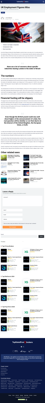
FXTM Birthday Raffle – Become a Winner (37, 171)
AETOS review (26, 385)
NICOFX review (3, 383)
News (3, 12)
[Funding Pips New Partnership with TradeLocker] (26, 167)
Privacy (10, 395)
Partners (30, 395)
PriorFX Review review (34, 381)
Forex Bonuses (3, 368)
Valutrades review (11, 383)
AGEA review (10, 388)
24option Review (4, 381)
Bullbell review (34, 386)
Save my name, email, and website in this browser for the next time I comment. (20, 223)
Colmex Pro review (21, 380)
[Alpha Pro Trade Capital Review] (4, 262)
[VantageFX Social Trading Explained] (4, 167)
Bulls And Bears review (36, 383)
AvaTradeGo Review (38, 380)
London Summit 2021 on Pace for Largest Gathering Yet (14, 179)
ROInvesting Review (12, 386)
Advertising (26, 395)
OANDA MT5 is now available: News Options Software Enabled (36, 179)
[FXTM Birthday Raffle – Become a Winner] (26, 175)
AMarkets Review (27, 386)
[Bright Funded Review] (4, 270)
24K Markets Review (18, 385)
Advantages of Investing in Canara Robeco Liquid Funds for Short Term (14, 156)
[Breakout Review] (26, 270)
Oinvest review (14, 380)
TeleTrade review (30, 380)
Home (2, 9)
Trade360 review (4, 388)
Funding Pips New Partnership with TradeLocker (36, 163)
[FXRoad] (4, 254)
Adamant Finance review (5, 380)
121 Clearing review (33, 385)
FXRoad (9, 249)
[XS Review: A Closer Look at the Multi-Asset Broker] (26, 254)
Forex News (6, 9)
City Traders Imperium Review (36, 257)
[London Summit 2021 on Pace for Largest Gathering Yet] (4, 183)
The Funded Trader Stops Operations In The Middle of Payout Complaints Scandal (36, 156)
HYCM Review (11, 381)
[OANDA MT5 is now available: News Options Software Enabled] (26, 183)
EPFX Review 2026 (27, 383)
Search (2, 234)
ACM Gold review (4, 386)
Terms (13, 395)
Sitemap (21, 395)
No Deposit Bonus (4, 373)
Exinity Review (17, 381)
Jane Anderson (9, 17)
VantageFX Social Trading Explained (13, 163)
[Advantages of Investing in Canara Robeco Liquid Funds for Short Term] (4, 160)
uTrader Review (17, 388)
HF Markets (33, 388)
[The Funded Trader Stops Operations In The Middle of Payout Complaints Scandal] (26, 160)
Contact (35, 395)
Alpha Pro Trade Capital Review (14, 257)
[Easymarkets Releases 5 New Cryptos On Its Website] (4, 175)
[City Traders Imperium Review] (26, 262)
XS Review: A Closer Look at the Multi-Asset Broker (36, 250)
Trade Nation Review (25, 388)
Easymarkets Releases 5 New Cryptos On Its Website (14, 171)
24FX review (11, 385)
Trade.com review (25, 381)
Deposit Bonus (3, 371)
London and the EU (25, 104)
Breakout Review (34, 265)
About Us (17, 395)
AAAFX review (19, 386)
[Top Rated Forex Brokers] (22, 1)
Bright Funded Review (12, 265)
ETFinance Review (19, 383)
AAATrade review (4, 385)
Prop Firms (3, 374)
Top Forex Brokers (4, 369)
